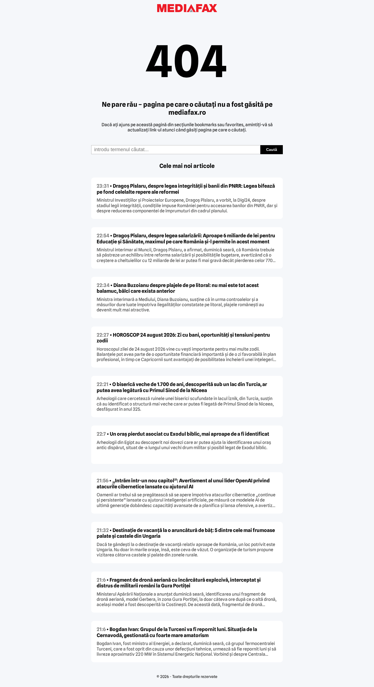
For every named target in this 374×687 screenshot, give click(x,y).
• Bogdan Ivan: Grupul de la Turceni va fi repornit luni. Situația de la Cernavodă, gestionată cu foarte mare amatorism (177, 632)
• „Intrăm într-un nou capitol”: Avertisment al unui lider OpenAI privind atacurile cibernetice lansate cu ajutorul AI (183, 483)
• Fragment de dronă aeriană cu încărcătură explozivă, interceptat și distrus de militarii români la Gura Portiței (179, 583)
